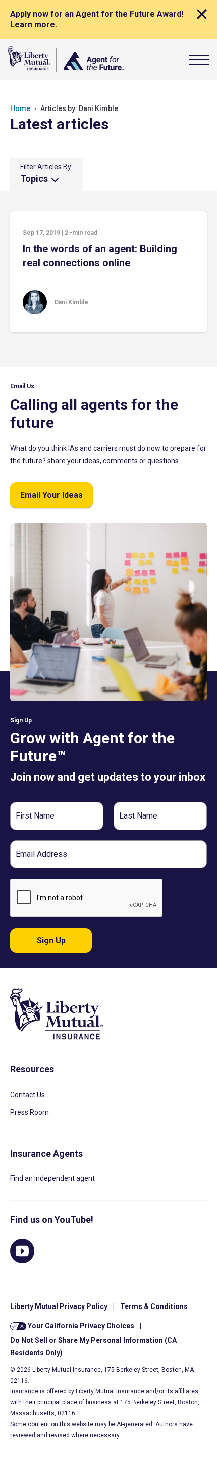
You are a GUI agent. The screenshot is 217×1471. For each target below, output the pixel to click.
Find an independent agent (52, 1178)
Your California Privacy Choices (80, 1326)
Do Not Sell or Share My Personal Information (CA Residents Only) (93, 1346)
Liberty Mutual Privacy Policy (58, 1306)
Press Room (29, 1112)
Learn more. (33, 24)
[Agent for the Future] (66, 59)
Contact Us (27, 1095)
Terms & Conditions (154, 1306)
